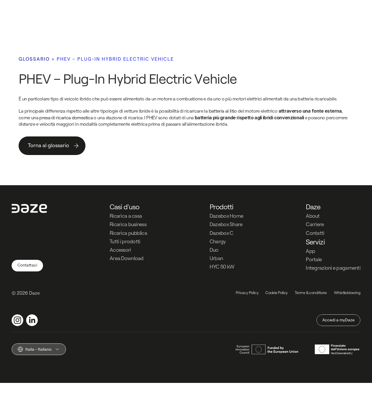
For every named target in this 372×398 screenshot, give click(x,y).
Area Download (127, 258)
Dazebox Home (226, 215)
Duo (214, 249)
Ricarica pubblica (128, 233)
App (310, 251)
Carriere (315, 224)
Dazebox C (221, 233)
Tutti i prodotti (125, 241)
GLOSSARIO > (38, 59)
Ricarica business (128, 224)
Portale (314, 259)
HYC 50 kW (222, 266)
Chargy (218, 241)
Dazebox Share (226, 224)
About (312, 215)
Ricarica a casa (126, 215)
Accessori (120, 249)
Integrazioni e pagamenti (333, 267)
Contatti (315, 233)
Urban (216, 258)
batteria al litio (223, 111)
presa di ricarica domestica (66, 117)
